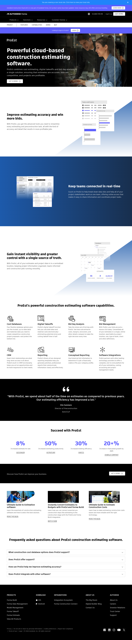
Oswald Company (111, 455)
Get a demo (13, 81)
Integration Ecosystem (63, 600)
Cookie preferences (50, 629)
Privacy (9, 629)
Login (74, 30)
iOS (39, 600)
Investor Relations (117, 607)
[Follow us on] (104, 630)
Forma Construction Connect (65, 604)
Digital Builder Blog (94, 604)
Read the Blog (12, 516)
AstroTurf (50, 452)
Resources (41, 20)
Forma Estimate (13, 615)
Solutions (27, 20)
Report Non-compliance (65, 629)
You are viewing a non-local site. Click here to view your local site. (66, 2)
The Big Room (91, 600)
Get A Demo (115, 473)
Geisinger (20, 452)
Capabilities (37, 25)
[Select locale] (89, 14)
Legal (20, 631)
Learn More (117, 8)
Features (24, 25)
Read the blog (94, 519)
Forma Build (12, 600)
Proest (10, 25)
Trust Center (115, 611)
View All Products (14, 619)
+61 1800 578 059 (97, 14)
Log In (108, 14)
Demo (48, 25)
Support (113, 615)
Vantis (81, 452)
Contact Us (90, 607)
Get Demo (119, 14)
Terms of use (13, 631)
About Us (114, 600)
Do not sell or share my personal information (28, 629)
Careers (113, 604)
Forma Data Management (17, 604)
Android (41, 604)
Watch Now (52, 521)
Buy (55, 25)
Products (13, 20)
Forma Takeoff (13, 611)
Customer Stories (58, 20)
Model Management (15, 607)
